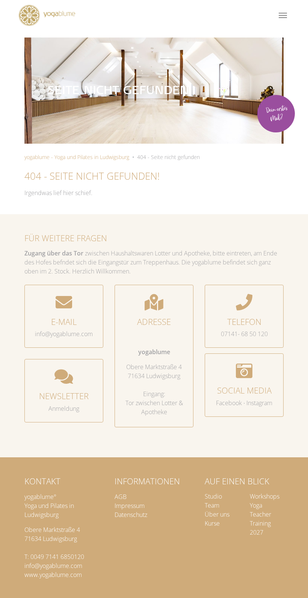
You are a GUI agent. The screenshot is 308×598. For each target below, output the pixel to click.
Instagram (259, 403)
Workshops (264, 496)
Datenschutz (131, 515)
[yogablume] (47, 15)
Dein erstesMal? (277, 114)
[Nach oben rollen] (293, 583)
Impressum (130, 506)
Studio (213, 496)
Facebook (229, 403)
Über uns (217, 514)
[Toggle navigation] (282, 15)
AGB (121, 497)
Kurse (212, 523)
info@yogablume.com (64, 334)
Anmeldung (63, 408)
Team (212, 505)
